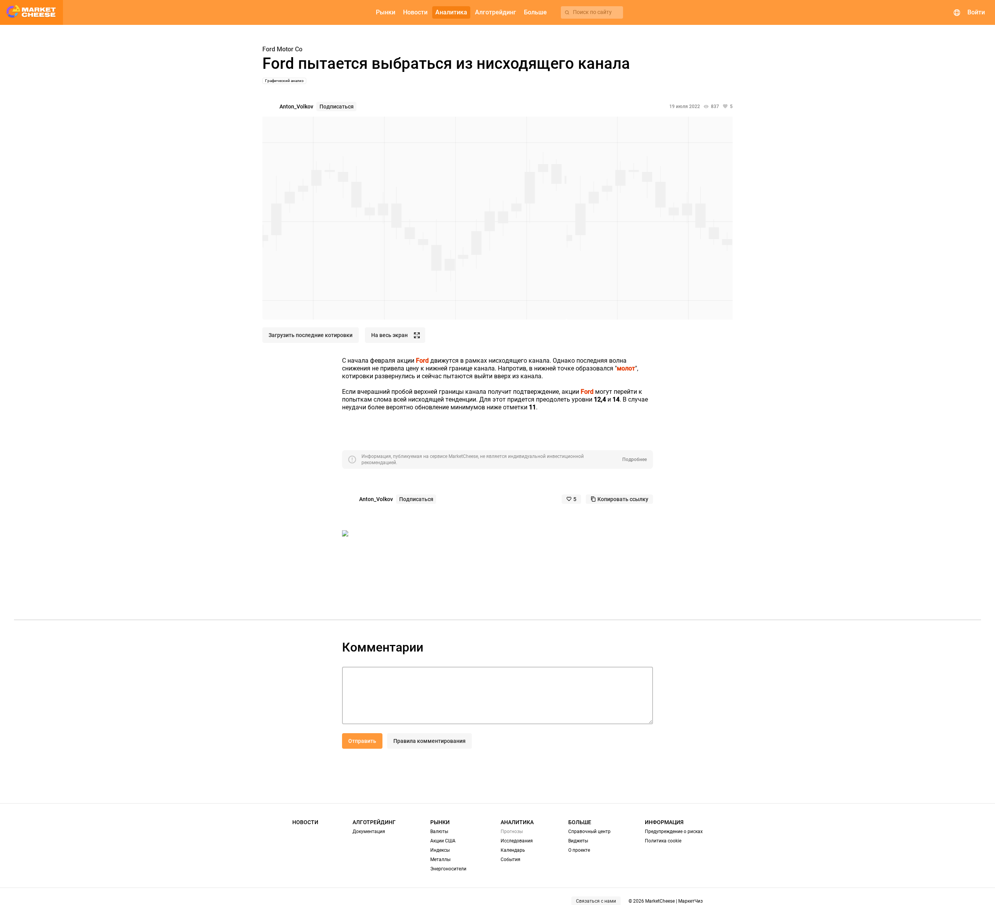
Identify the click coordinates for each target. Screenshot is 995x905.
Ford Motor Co (282, 49)
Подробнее (634, 459)
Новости (305, 822)
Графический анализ (284, 81)
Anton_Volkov (296, 106)
